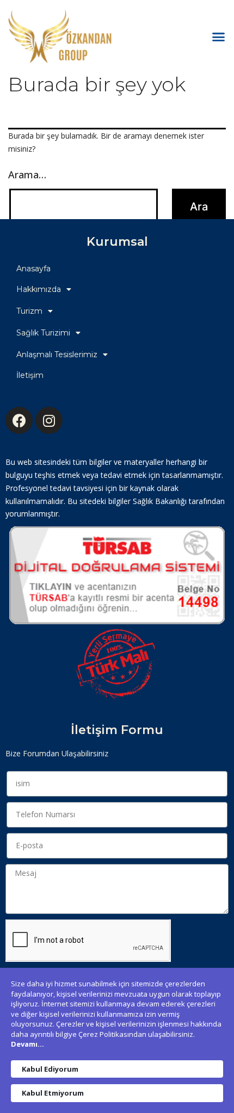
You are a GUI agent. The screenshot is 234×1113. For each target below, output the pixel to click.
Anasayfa (33, 268)
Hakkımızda (38, 289)
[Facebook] (19, 420)
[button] (218, 37)
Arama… (27, 174)
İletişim (30, 375)
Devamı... (27, 1044)
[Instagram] (49, 420)
